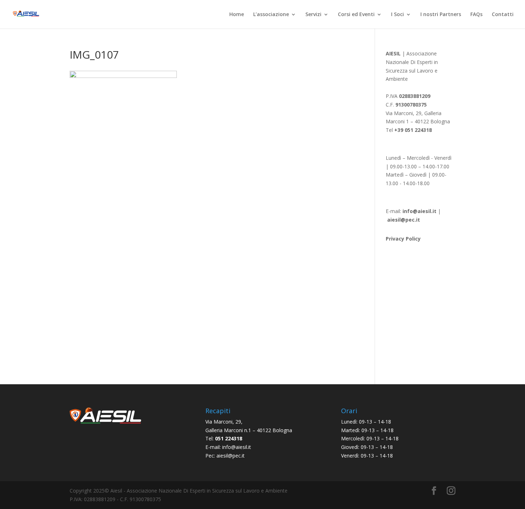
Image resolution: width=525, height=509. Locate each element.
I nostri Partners (440, 15)
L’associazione (271, 15)
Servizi (313, 15)
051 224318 (228, 438)
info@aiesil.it (419, 211)
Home (236, 15)
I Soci (397, 15)
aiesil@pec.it (230, 455)
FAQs (476, 15)
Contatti (503, 15)
